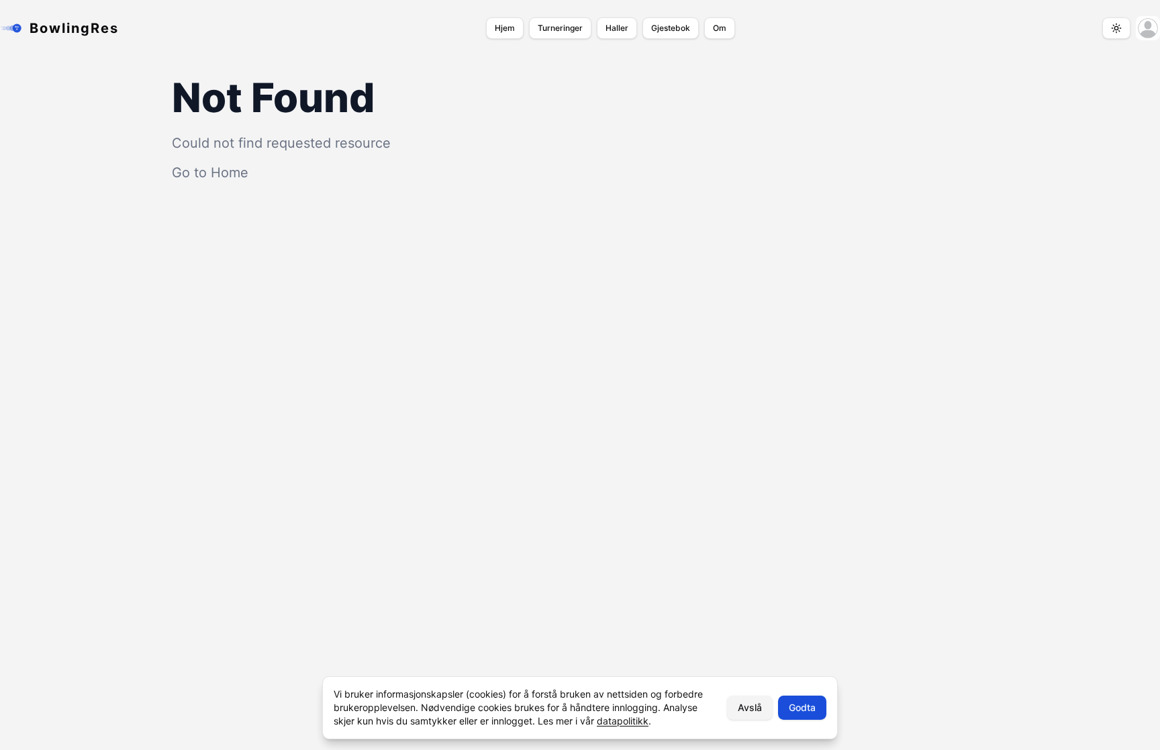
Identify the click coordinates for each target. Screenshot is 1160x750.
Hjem (505, 28)
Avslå (750, 707)
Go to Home (210, 173)
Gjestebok (670, 28)
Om (719, 28)
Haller (617, 28)
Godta (802, 707)
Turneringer (560, 28)
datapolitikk (622, 720)
